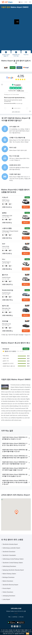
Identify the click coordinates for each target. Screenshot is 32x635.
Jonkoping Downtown (9, 595)
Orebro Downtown (8, 592)
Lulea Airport (6, 599)
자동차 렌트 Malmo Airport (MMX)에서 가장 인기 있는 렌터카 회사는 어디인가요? (14, 444)
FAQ (9, 616)
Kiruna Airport (7, 588)
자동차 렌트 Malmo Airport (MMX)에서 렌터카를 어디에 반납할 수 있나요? (14, 475)
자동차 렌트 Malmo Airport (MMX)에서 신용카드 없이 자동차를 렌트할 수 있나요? (14, 463)
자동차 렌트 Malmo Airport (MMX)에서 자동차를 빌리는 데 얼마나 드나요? (14, 438)
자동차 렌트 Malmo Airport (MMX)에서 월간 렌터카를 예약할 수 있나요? (14, 450)
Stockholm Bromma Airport (10, 584)
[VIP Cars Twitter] (15, 627)
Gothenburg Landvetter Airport (11, 548)
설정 (16, 633)
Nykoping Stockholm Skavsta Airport (13, 570)
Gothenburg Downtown (9, 566)
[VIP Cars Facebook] (12, 627)
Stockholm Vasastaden (9, 555)
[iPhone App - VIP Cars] (20, 622)
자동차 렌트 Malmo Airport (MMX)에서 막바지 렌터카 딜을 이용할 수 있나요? (14, 469)
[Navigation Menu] (30, 2)
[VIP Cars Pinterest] (17, 627)
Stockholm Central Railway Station (13, 562)
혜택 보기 (25, 207)
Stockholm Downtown (9, 551)
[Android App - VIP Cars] (11, 622)
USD (25, 2)
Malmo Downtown (8, 581)
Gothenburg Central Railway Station (13, 559)
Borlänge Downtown (8, 577)
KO (22, 2)
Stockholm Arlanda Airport (10, 544)
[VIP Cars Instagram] (20, 627)
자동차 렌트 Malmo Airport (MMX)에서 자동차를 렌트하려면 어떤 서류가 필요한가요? (15, 456)
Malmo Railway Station (9, 573)
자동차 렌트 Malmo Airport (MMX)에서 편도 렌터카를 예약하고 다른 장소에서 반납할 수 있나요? (14, 482)
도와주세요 (14, 616)
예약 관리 (21, 616)
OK (27, 633)
